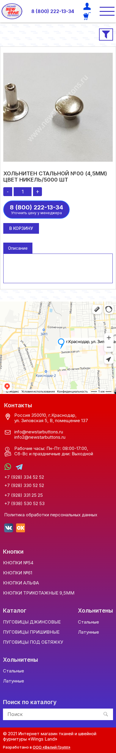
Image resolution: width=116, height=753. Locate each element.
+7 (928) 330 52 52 (24, 485)
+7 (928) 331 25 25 (23, 495)
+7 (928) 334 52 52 (24, 477)
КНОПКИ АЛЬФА (21, 583)
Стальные (88, 622)
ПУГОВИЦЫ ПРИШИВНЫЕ (31, 632)
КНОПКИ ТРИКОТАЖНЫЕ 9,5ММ (38, 593)
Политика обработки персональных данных (50, 515)
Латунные (88, 632)
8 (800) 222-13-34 (52, 11)
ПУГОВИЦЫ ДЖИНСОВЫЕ (32, 622)
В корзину (21, 228)
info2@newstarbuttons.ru (39, 437)
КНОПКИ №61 (17, 573)
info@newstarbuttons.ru (38, 432)
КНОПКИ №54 (18, 562)
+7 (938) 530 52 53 (24, 503)
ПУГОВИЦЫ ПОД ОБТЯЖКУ (33, 642)
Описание (18, 248)
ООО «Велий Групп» (51, 747)
